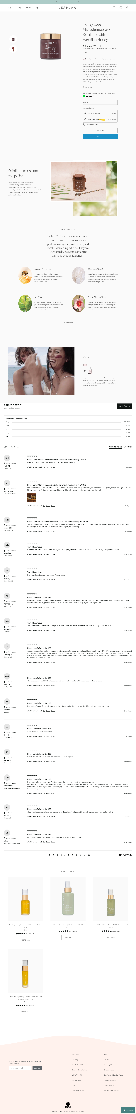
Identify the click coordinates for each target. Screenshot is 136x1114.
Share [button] (53, 467)
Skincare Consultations (79, 1070)
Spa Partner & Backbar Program (114, 1075)
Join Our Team (76, 1080)
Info (105, 1054)
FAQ (73, 1085)
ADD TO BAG (25, 940)
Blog (36, 8)
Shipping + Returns (110, 1065)
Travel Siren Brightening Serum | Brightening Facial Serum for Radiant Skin (25, 998)
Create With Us (109, 1085)
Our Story (18, 8)
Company (75, 1054)
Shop (9, 8)
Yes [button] (44, 467)
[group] (15, 405)
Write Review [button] (124, 406)
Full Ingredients (68, 322)
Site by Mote (80, 1111)
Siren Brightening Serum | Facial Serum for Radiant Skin (25, 926)
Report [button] (48, 467)
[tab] (115, 447)
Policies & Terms (69, 1111)
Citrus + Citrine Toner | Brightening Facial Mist (68, 925)
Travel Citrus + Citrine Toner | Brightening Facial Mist (111, 925)
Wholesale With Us (110, 1080)
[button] (100, 46)
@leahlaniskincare (78, 1090)
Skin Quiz (28, 8)
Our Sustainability (77, 1065)
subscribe (37, 1068)
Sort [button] (6, 447)
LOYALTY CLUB (77, 1075)
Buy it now (100, 136)
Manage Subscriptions (111, 1090)
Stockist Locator (109, 1070)
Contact (106, 1060)
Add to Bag (100, 130)
